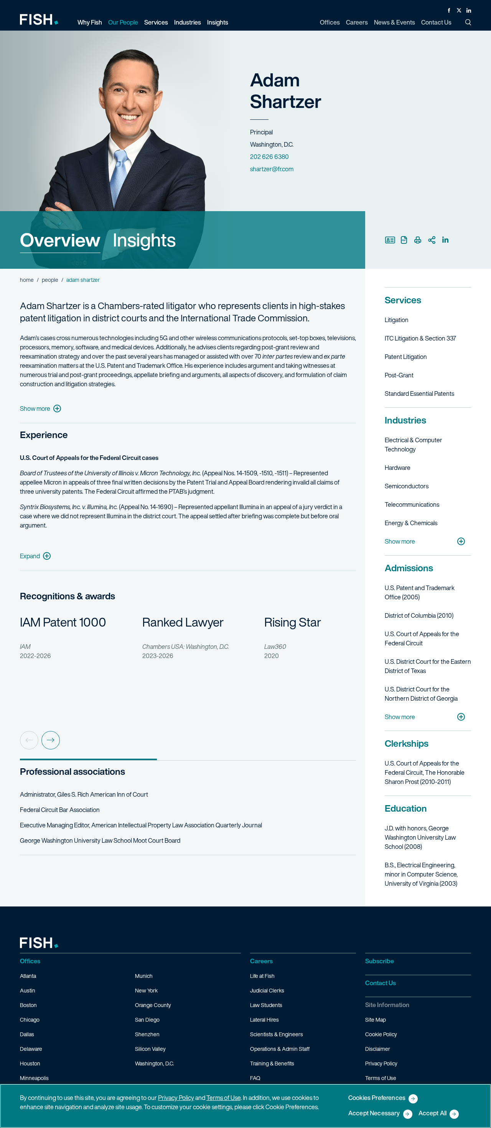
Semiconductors (406, 486)
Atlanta (28, 976)
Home (27, 280)
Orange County (153, 1005)
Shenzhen (147, 1034)
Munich (144, 976)
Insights (144, 239)
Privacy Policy (381, 1063)
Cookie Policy (381, 1034)
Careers (261, 961)
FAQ (255, 1078)
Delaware (31, 1049)
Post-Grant (399, 375)
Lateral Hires (264, 1020)
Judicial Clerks (267, 990)
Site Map (375, 1020)
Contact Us (380, 982)
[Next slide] (50, 740)
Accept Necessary (374, 1114)
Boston (28, 1005)
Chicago (30, 1020)
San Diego (147, 1020)
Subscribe (379, 961)
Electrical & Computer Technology (413, 444)
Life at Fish (262, 976)
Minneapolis (34, 1078)
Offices (30, 961)
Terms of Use (380, 1078)
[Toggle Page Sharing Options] (431, 240)
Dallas (27, 1034)
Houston (30, 1063)
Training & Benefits (272, 1063)
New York (146, 990)
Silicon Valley (150, 1049)
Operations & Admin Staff (280, 1049)
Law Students (266, 1005)
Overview (60, 239)
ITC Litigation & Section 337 (420, 338)
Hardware (397, 467)
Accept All (433, 1114)
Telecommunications (412, 504)
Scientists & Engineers (276, 1034)
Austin (27, 990)
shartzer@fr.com (271, 169)
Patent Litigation (406, 356)
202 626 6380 (269, 156)
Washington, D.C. (154, 1063)
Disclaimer (377, 1049)
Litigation (397, 319)
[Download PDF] (404, 240)
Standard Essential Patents (419, 393)
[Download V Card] (390, 240)
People (50, 280)
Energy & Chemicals (411, 523)
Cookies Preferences (376, 1098)
